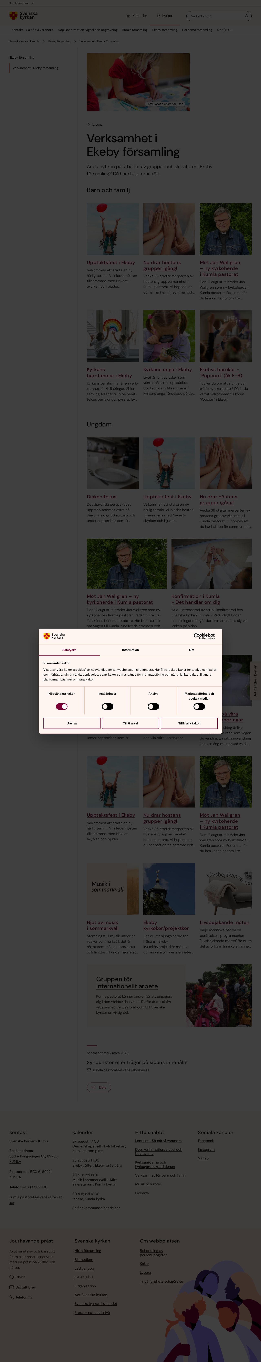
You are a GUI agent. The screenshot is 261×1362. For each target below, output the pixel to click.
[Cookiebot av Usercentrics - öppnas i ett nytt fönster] (200, 636)
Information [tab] (130, 649)
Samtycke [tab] (69, 649)
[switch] (107, 706)
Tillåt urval (130, 723)
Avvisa (72, 723)
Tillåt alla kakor (189, 723)
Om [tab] (191, 649)
